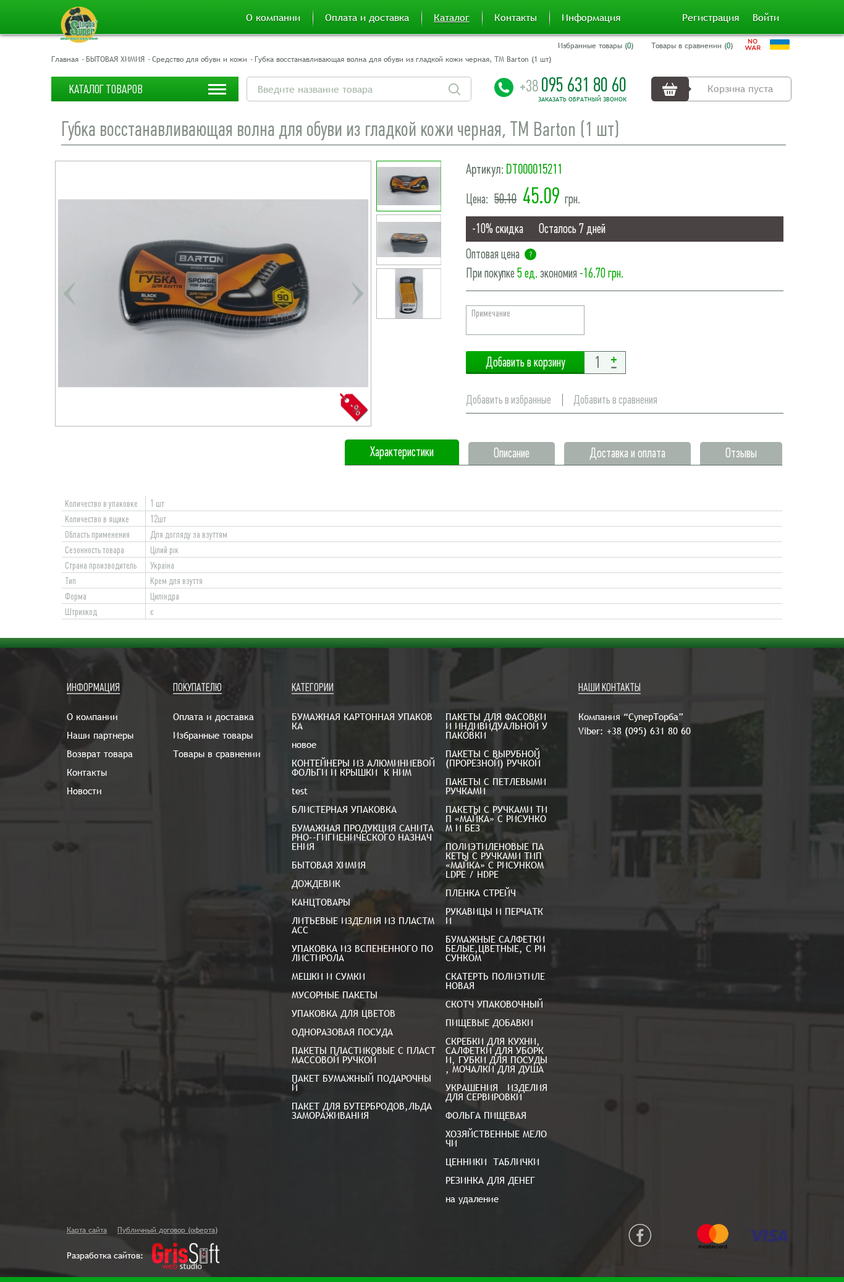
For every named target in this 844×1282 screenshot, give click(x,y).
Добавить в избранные (508, 399)
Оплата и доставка (367, 18)
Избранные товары (213, 735)
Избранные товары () (595, 45)
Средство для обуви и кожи (199, 59)
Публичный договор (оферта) (167, 1230)
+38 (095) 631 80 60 (649, 731)
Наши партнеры (100, 735)
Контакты (515, 18)
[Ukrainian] (780, 44)
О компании (273, 18)
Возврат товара (100, 753)
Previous (69, 293)
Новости (84, 791)
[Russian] (753, 44)
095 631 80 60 (573, 85)
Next (357, 293)
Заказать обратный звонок (582, 99)
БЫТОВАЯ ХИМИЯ (115, 59)
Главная (64, 59)
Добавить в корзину (525, 362)
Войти (766, 18)
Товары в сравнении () (692, 45)
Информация (591, 18)
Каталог (452, 18)
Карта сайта (87, 1230)
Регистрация (710, 18)
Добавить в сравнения (615, 399)
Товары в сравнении (217, 753)
